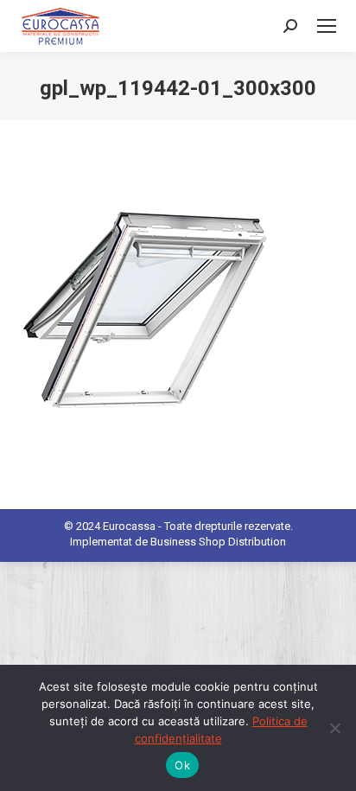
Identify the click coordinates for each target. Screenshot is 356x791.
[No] (334, 728)
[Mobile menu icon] (327, 26)
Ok (182, 765)
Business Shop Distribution (218, 541)
